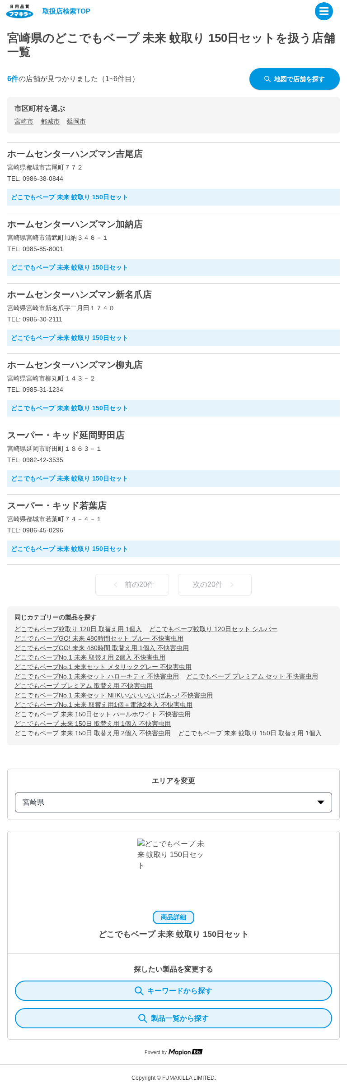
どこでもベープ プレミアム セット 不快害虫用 (252, 676)
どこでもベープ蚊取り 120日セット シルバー (213, 629)
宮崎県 (33, 802)
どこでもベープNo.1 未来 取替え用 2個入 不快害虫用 (89, 657)
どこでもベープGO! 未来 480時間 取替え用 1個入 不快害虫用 (101, 647)
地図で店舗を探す (299, 79)
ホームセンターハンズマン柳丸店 (75, 365)
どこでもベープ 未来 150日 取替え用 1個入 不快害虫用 (92, 723)
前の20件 (140, 584)
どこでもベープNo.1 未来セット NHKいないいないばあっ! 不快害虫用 (113, 695)
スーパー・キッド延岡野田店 (66, 435)
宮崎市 (23, 121)
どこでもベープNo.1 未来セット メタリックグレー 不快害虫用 (103, 666)
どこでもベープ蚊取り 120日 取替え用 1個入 (78, 629)
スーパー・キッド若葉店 (57, 505)
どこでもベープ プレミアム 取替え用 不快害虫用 (83, 685)
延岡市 (76, 121)
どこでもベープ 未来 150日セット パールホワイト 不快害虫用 (102, 714)
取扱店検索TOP (66, 11)
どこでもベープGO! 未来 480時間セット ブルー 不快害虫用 (98, 638)
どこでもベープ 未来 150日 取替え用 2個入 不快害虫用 (92, 733)
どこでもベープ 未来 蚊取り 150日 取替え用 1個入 (250, 733)
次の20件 (208, 584)
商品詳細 (173, 917)
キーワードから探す (179, 991)
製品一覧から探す (180, 1018)
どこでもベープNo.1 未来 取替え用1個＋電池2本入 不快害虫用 (103, 704)
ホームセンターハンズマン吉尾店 (75, 154)
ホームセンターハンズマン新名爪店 (79, 294)
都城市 (50, 121)
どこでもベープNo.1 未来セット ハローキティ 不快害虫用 (96, 676)
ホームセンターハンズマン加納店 (75, 224)
